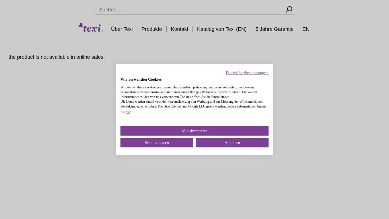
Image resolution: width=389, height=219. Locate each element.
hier (128, 112)
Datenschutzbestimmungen (247, 73)
